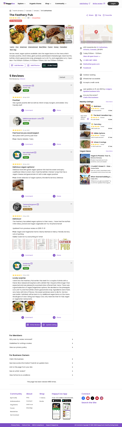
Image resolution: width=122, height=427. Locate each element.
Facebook (87, 68)
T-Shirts (42, 398)
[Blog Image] (85, 158)
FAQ (27, 398)
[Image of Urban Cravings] (85, 144)
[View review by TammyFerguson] (17, 206)
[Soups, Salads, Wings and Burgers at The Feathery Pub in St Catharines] (41, 244)
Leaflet (83, 42)
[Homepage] (9, 3)
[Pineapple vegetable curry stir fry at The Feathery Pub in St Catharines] (18, 306)
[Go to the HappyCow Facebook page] (83, 398)
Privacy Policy (15, 425)
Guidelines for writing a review (20, 343)
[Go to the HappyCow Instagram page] (101, 398)
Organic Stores (35, 3)
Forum (12, 408)
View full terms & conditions (19, 375)
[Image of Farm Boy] (85, 126)
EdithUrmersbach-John (32, 119)
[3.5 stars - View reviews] (95, 117)
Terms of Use (26, 425)
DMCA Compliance (38, 425)
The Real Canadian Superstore (105, 115)
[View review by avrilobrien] (17, 88)
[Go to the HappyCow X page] (92, 398)
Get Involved (14, 415)
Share (91, 15)
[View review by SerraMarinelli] (17, 155)
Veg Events (14, 405)
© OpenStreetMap (98, 42)
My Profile (13, 398)
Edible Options (99, 133)
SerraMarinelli (28, 152)
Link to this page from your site (20, 367)
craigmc (108, 89)
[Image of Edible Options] (85, 135)
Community (59, 3)
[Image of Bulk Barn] (85, 108)
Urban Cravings (100, 142)
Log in (113, 3)
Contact (29, 401)
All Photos (66, 42)
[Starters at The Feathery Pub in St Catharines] (53, 244)
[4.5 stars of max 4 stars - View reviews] (95, 135)
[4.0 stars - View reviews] (95, 108)
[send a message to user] (33, 86)
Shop (47, 3)
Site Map (29, 408)
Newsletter (14, 411)
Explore (21, 3)
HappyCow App (59, 393)
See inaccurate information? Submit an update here (28, 363)
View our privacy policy (18, 347)
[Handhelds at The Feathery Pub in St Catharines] (18, 244)
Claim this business (16, 359)
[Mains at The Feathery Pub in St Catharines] (29, 244)
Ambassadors (15, 401)
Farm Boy (97, 124)
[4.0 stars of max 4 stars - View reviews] (13, 18)
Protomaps (89, 42)
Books (42, 401)
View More (109, 102)
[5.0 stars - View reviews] (95, 126)
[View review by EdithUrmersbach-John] (17, 121)
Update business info (91, 91)
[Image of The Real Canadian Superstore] (85, 117)
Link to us (29, 404)
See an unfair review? (17, 371)
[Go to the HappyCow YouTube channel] (88, 398)
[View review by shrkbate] (17, 266)
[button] (96, 32)
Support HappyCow (52, 425)
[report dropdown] (71, 85)
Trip (99, 15)
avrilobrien (27, 86)
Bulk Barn (97, 106)
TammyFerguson (29, 204)
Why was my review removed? (20, 339)
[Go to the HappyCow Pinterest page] (97, 398)
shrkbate (22, 79)
